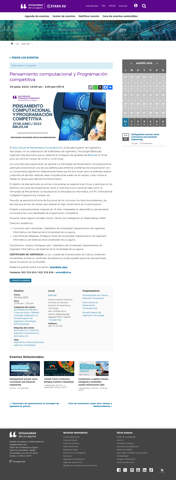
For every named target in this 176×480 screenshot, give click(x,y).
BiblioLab (92, 155)
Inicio (12, 43)
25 (131, 112)
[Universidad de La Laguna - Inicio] (33, 6)
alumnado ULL (21, 330)
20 (144, 103)
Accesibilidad (123, 456)
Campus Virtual (70, 440)
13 (144, 95)
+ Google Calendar (20, 280)
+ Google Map (54, 320)
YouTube (139, 469)
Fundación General (125, 443)
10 (125, 95)
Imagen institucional (126, 459)
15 (156, 95)
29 (137, 77)
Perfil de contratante (126, 437)
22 (156, 103)
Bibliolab (52, 295)
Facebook (120, 469)
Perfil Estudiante (21, 324)
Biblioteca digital (70, 450)
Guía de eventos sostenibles (120, 16)
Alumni (120, 440)
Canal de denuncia (125, 462)
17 (125, 103)
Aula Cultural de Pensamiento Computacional (37, 147)
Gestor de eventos (64, 16)
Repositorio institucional (73, 459)
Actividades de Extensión (26, 310)
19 (137, 103)
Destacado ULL (31, 315)
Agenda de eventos (37, 16)
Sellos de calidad (124, 450)
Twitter (126, 469)
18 (131, 103)
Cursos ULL (34, 330)
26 (137, 112)
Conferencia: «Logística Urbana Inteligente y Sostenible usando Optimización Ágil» (93, 382)
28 (131, 77)
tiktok (152, 469)
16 (163, 95)
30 (144, 77)
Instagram (133, 469)
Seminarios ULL (21, 336)
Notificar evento (89, 16)
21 (150, 103)
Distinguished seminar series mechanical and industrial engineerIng (24, 382)
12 (137, 95)
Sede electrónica (70, 446)
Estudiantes (92, 6)
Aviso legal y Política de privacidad (132, 453)
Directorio (67, 456)
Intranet (123, 6)
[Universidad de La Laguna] (57, 6)
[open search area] (144, 6)
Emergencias (18, 461)
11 (131, 95)
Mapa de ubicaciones (72, 462)
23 (163, 103)
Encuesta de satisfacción (128, 446)
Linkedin (145, 469)
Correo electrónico (71, 437)
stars (30, 471)
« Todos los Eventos (24, 57)
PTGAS (112, 6)
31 (150, 77)
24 (125, 112)
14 (150, 95)
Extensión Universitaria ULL (26, 333)
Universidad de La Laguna (23, 434)
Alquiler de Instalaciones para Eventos (80, 465)
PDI (103, 6)
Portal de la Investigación (74, 453)
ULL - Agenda (23, 44)
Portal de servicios (71, 443)
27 (125, 77)
